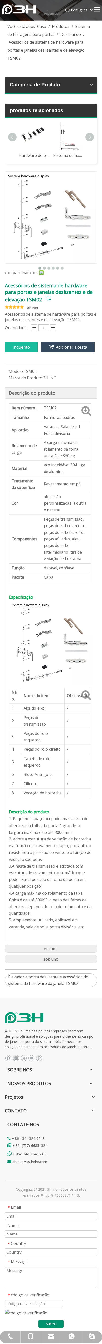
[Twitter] (24, 1057)
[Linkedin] (16, 1057)
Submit (51, 1323)
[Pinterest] (39, 1057)
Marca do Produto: (26, 378)
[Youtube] (31, 1057)
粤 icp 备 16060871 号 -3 (59, 1195)
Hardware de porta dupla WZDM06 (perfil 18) (34, 155)
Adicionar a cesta (71, 347)
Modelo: (16, 371)
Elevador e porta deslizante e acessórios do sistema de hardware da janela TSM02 (48, 980)
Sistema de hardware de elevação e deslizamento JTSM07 (68, 155)
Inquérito (21, 347)
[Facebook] (8, 1057)
